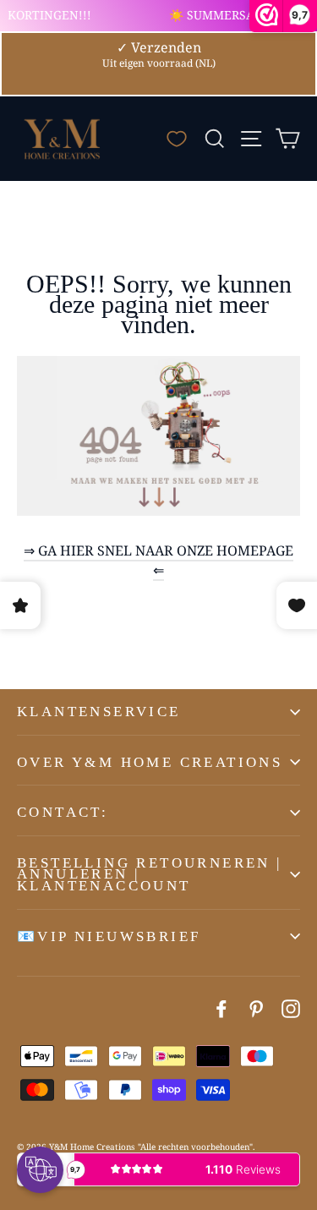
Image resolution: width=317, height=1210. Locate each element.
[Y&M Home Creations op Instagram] (290, 1008)
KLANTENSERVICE (99, 712)
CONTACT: (62, 812)
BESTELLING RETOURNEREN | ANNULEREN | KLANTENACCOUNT (149, 874)
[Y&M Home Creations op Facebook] (221, 1008)
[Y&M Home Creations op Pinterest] (256, 1008)
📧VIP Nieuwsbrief (108, 936)
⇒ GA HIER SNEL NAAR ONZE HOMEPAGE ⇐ (158, 559)
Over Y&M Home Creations (149, 762)
